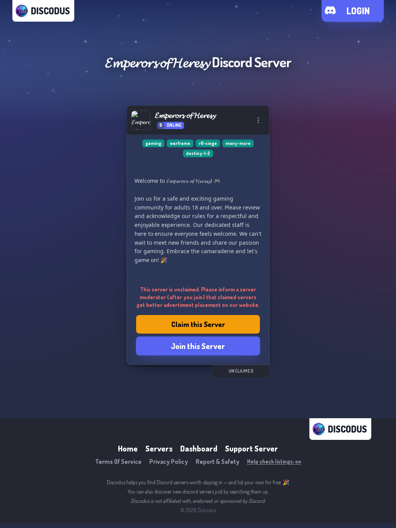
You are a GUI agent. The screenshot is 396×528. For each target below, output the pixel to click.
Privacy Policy (168, 461)
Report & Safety (217, 461)
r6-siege (208, 143)
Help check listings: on (274, 461)
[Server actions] (258, 120)
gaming (153, 143)
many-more (238, 143)
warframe (180, 143)
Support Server (251, 448)
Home (128, 448)
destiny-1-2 (198, 153)
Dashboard (198, 448)
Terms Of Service (118, 461)
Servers (158, 448)
